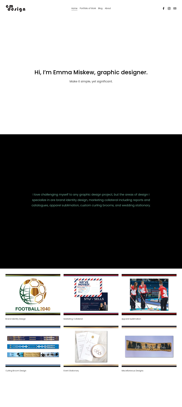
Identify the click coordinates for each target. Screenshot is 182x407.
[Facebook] (163, 8)
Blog (100, 8)
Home (74, 8)
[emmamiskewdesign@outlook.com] (175, 8)
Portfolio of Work (88, 8)
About (108, 8)
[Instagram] (169, 8)
